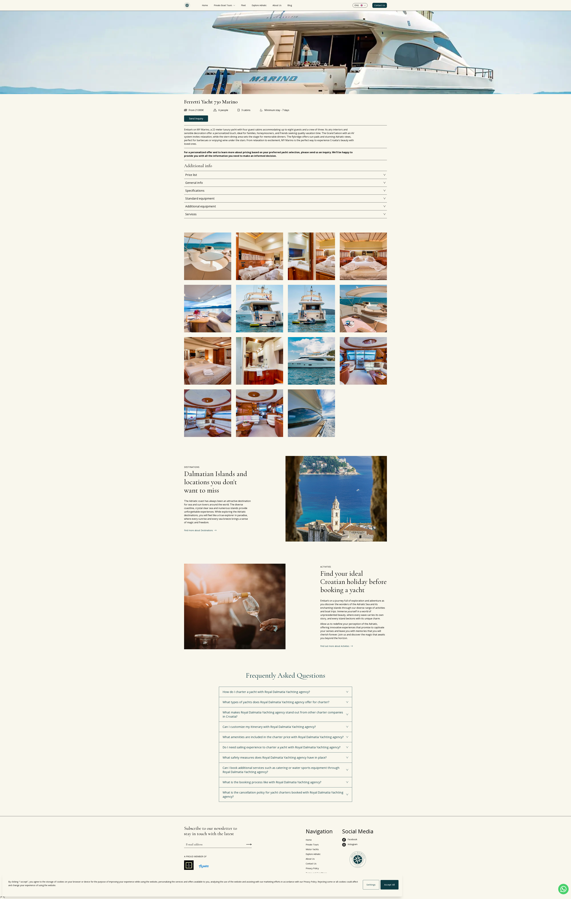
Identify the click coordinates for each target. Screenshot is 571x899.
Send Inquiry (196, 118)
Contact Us (379, 5)
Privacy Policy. (310, 881)
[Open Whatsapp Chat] (563, 889)
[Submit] (249, 844)
